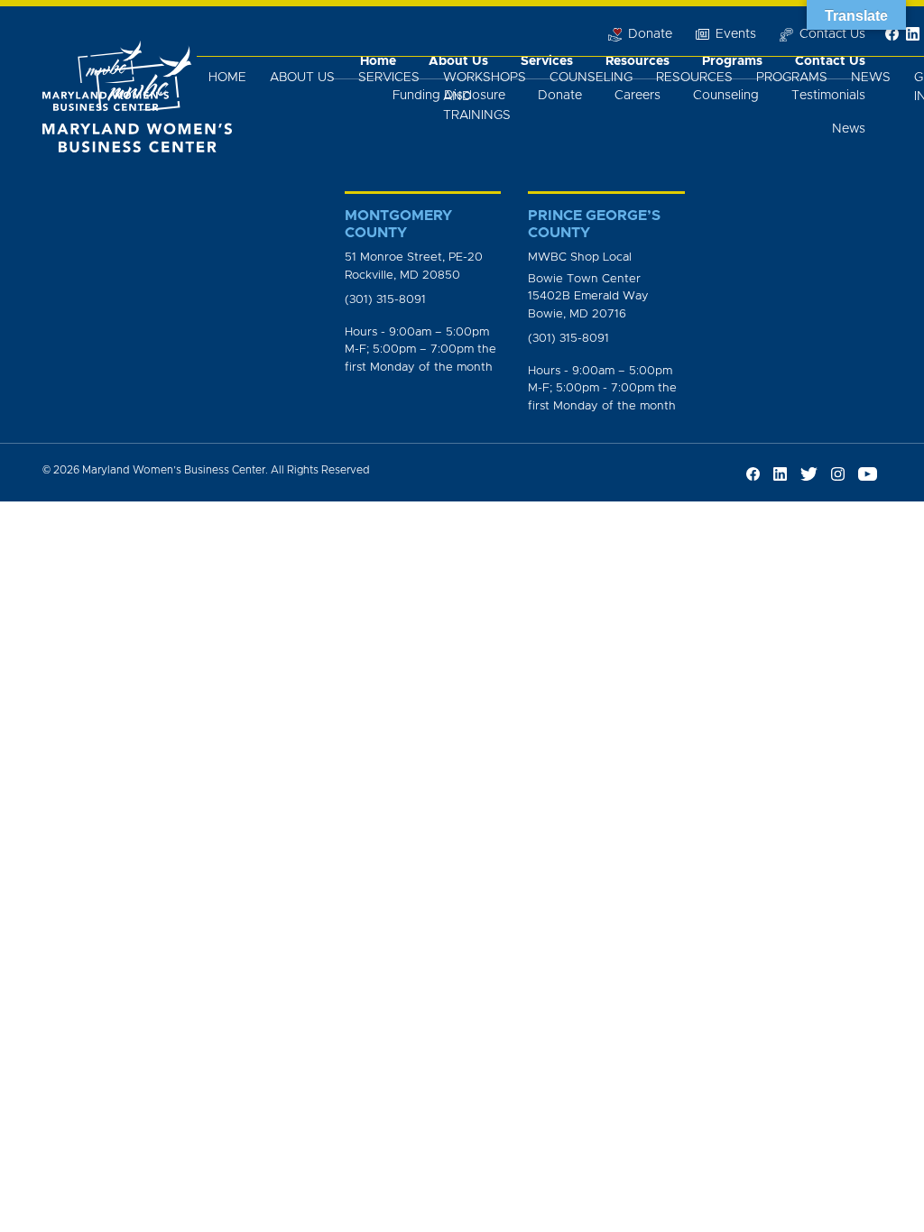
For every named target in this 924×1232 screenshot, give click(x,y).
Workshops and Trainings (484, 96)
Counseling (591, 77)
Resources (694, 77)
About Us (302, 77)
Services (389, 77)
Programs (791, 77)
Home (227, 77)
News (871, 77)
